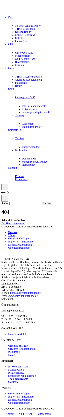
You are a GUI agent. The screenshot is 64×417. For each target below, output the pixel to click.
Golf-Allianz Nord (25, 58)
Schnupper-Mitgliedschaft (36, 112)
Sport (11, 88)
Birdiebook (25, 28)
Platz (10, 17)
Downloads (21, 179)
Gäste (11, 68)
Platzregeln (21, 41)
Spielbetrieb (14, 129)
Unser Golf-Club (24, 52)
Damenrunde (29, 158)
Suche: (5, 203)
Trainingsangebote (32, 126)
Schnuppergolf (34, 106)
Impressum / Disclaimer (21, 241)
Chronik (19, 65)
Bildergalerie (22, 61)
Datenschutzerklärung (20, 244)
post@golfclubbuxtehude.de (25, 292)
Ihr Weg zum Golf (25, 97)
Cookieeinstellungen (19, 247)
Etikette (19, 38)
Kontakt (12, 167)
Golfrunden (21, 150)
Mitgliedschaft (22, 55)
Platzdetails (21, 82)
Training (19, 115)
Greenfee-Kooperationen (28, 79)
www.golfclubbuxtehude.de (23, 295)
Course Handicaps (25, 34)
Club (10, 44)
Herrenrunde (28, 164)
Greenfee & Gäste (28, 76)
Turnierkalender (30, 146)
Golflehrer (27, 123)
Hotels (18, 85)
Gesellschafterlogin (18, 238)
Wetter (11, 235)
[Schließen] (4, 198)
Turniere (19, 138)
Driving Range (23, 31)
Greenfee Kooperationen (21, 348)
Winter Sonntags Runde (34, 161)
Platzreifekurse (30, 109)
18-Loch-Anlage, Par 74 (28, 25)
